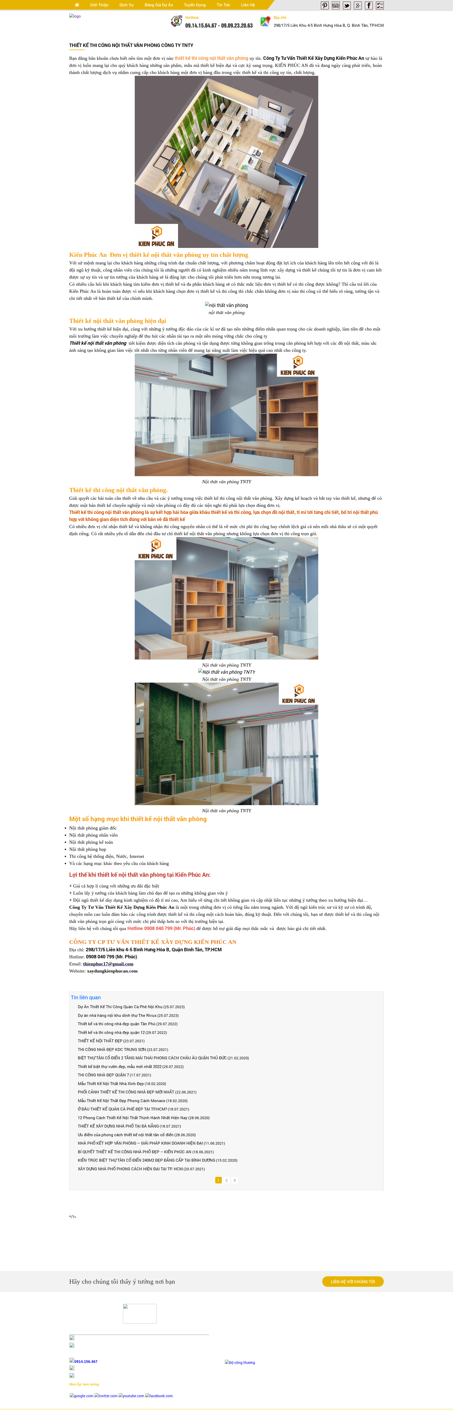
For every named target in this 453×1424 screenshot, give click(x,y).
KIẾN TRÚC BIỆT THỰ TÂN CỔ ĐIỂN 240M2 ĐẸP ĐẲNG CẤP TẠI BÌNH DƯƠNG (146, 1160)
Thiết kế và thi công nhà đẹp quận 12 (111, 1032)
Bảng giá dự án (159, 4)
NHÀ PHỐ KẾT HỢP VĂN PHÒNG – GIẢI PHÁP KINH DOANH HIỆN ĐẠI (140, 1143)
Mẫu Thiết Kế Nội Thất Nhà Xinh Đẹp (111, 1083)
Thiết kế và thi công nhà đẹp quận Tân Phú (116, 1023)
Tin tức (223, 4)
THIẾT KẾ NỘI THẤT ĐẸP (100, 1040)
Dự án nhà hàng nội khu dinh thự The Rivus (117, 1015)
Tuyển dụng (195, 4)
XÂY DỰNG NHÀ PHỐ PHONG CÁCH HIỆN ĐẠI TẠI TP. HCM (130, 1168)
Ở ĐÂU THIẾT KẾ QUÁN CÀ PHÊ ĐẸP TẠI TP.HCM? (122, 1109)
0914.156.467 (86, 1361)
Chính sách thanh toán (243, 1321)
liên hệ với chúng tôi (353, 1281)
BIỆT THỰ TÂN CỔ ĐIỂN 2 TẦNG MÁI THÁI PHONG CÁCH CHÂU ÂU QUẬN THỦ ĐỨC (152, 1057)
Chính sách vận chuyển (244, 1329)
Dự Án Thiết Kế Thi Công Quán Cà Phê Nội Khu (120, 1006)
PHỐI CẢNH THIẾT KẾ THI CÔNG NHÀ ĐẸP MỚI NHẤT (126, 1091)
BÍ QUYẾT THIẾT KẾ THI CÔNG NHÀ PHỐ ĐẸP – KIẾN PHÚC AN (135, 1151)
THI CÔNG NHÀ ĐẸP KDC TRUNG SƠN (112, 1049)
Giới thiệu (99, 4)
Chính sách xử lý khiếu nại (246, 1346)
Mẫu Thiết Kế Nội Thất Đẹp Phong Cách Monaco (121, 1100)
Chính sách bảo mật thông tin (249, 1354)
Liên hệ (248, 4)
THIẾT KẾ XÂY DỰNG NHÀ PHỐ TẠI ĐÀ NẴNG (118, 1126)
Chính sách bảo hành (242, 1338)
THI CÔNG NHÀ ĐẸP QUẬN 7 (103, 1074)
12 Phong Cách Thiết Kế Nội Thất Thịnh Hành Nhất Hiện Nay (132, 1117)
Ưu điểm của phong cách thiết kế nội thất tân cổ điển (126, 1134)
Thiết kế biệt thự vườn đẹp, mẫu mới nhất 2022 (119, 1066)
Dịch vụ (127, 4)
